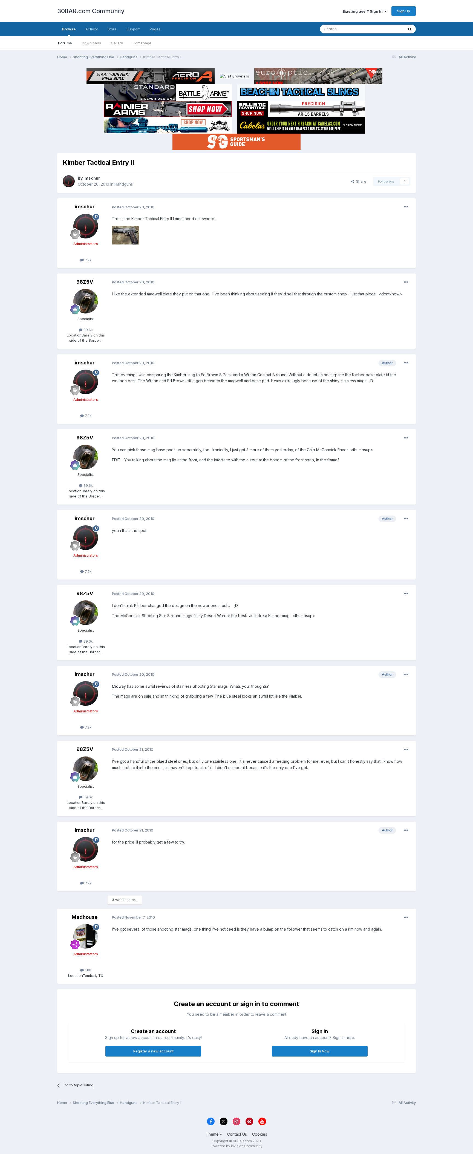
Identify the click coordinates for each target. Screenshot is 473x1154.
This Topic (387, 29)
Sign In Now (320, 1051)
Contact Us (237, 1134)
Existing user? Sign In (363, 11)
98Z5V (84, 282)
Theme (213, 1134)
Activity (91, 29)
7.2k (87, 260)
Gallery (117, 43)
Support (133, 29)
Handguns (123, 184)
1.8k (87, 970)
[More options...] (405, 207)
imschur (91, 178)
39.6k (87, 329)
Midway (119, 686)
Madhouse (84, 917)
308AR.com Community (91, 11)
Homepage (142, 43)
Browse (69, 29)
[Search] (410, 29)
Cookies (259, 1134)
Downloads (91, 43)
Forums (65, 43)
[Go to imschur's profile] (69, 181)
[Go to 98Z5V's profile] (85, 301)
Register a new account (153, 1051)
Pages (155, 29)
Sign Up (403, 11)
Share (360, 181)
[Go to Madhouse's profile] (85, 936)
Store (112, 29)
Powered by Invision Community (236, 1146)
